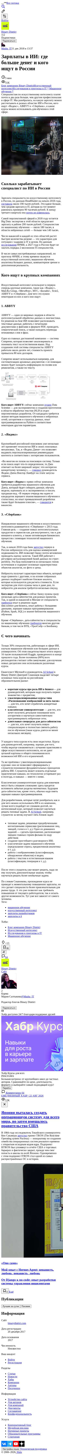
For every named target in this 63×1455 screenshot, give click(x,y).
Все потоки (12, 3)
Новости (12, 1376)
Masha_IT (6, 48)
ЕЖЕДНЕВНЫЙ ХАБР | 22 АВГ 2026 (22, 1095)
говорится (45, 502)
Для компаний (16, 1405)
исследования (8, 244)
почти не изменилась (37, 212)
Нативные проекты (18, 1430)
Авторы (12, 1385)
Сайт (4, 971)
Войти (11, 1359)
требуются (36, 623)
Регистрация (15, 1362)
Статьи (12, 1373)
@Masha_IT (27, 996)
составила (6, 203)
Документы (14, 1408)
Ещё (11, 1291)
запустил (38, 547)
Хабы (11, 1379)
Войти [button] (4, 20)
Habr (19, 1452)
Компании (13, 1382)
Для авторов (14, 1402)
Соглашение (14, 1411)
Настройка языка (11, 1449)
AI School (48, 672)
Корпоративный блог (19, 1425)
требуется (6, 602)
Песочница (14, 1388)
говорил (36, 470)
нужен (48, 404)
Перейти (7, 1088)
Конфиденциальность (20, 1414)
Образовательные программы (24, 1433)
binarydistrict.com (17, 1323)
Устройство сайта (17, 1399)
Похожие (25, 1306)
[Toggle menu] (2, 3)
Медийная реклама (18, 1428)
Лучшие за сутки (11, 1306)
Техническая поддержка (33, 1449)
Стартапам (14, 1436)
